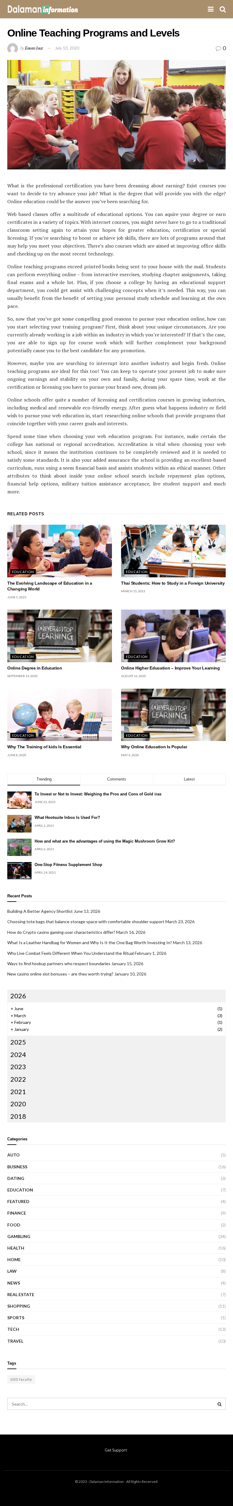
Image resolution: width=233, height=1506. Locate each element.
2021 (18, 1091)
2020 (18, 1104)
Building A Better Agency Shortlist (40, 911)
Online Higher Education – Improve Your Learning (170, 668)
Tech (13, 1329)
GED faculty (21, 1379)
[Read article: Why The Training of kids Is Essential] (59, 715)
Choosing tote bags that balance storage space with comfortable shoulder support (85, 921)
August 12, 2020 (133, 676)
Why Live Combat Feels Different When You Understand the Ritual (70, 953)
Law (12, 1271)
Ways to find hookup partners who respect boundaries (58, 963)
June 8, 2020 (16, 755)
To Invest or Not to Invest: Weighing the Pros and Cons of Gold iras (98, 794)
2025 (18, 1042)
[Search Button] (223, 9)
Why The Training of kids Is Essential (44, 746)
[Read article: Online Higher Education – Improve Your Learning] (173, 636)
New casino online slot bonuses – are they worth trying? (60, 973)
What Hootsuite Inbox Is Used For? (67, 817)
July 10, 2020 (67, 48)
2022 (18, 1079)
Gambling (18, 1236)
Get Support (116, 1450)
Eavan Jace (34, 48)
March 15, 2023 (133, 591)
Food (13, 1224)
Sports (15, 1317)
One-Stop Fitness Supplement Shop (68, 864)
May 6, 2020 (130, 755)
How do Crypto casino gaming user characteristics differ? (61, 932)
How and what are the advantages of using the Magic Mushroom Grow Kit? (105, 841)
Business (17, 1166)
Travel (15, 1341)
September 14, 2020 (22, 676)
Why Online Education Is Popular (154, 746)
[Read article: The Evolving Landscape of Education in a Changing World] (59, 551)
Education (23, 572)
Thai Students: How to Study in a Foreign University (173, 583)
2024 (18, 1054)
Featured (18, 1201)
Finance (16, 1213)
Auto (13, 1154)
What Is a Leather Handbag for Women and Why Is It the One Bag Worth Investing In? (89, 942)
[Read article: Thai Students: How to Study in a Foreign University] (173, 551)
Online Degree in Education (34, 668)
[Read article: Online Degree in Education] (59, 636)
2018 (18, 1116)
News (13, 1282)
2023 (18, 1067)
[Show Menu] (211, 9)
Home (14, 1259)
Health (15, 1247)
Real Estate (20, 1294)
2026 (18, 996)
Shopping (18, 1306)
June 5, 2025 (16, 597)
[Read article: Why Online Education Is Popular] (173, 715)
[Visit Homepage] (42, 9)
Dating (15, 1178)
